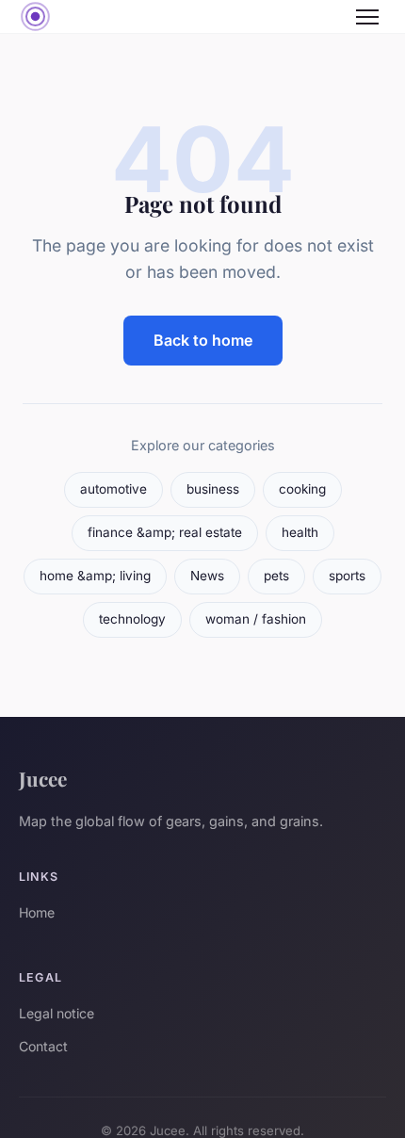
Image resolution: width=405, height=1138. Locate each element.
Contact (43, 1046)
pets (276, 575)
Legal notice (56, 1013)
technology (132, 618)
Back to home (203, 340)
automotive (113, 488)
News (207, 575)
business (212, 488)
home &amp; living (95, 575)
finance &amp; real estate (165, 532)
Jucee (43, 778)
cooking (302, 488)
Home (37, 912)
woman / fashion (255, 618)
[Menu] (367, 17)
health (300, 532)
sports (347, 575)
